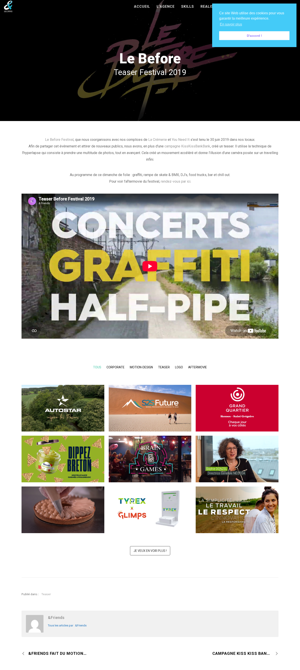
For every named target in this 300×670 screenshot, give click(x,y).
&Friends (56, 617)
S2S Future (150, 415)
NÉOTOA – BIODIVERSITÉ (237, 466)
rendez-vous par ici (175, 181)
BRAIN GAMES (150, 466)
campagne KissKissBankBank (187, 146)
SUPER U (63, 517)
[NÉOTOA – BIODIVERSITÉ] (242, 454)
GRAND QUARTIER (237, 415)
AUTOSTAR (63, 415)
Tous (97, 367)
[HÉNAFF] (68, 454)
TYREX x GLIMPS (150, 517)
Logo (179, 367)
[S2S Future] (155, 403)
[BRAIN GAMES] (155, 454)
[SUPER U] (68, 505)
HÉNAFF (63, 466)
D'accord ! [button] (254, 35)
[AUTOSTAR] (68, 403)
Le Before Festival (59, 140)
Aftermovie (197, 367)
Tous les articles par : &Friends (67, 625)
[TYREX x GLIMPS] (155, 505)
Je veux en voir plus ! (150, 551)
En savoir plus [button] (231, 24)
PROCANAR (237, 517)
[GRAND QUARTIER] (242, 403)
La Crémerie (157, 140)
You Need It (181, 140)
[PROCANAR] (242, 505)
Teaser (164, 367)
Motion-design (141, 367)
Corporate (116, 367)
